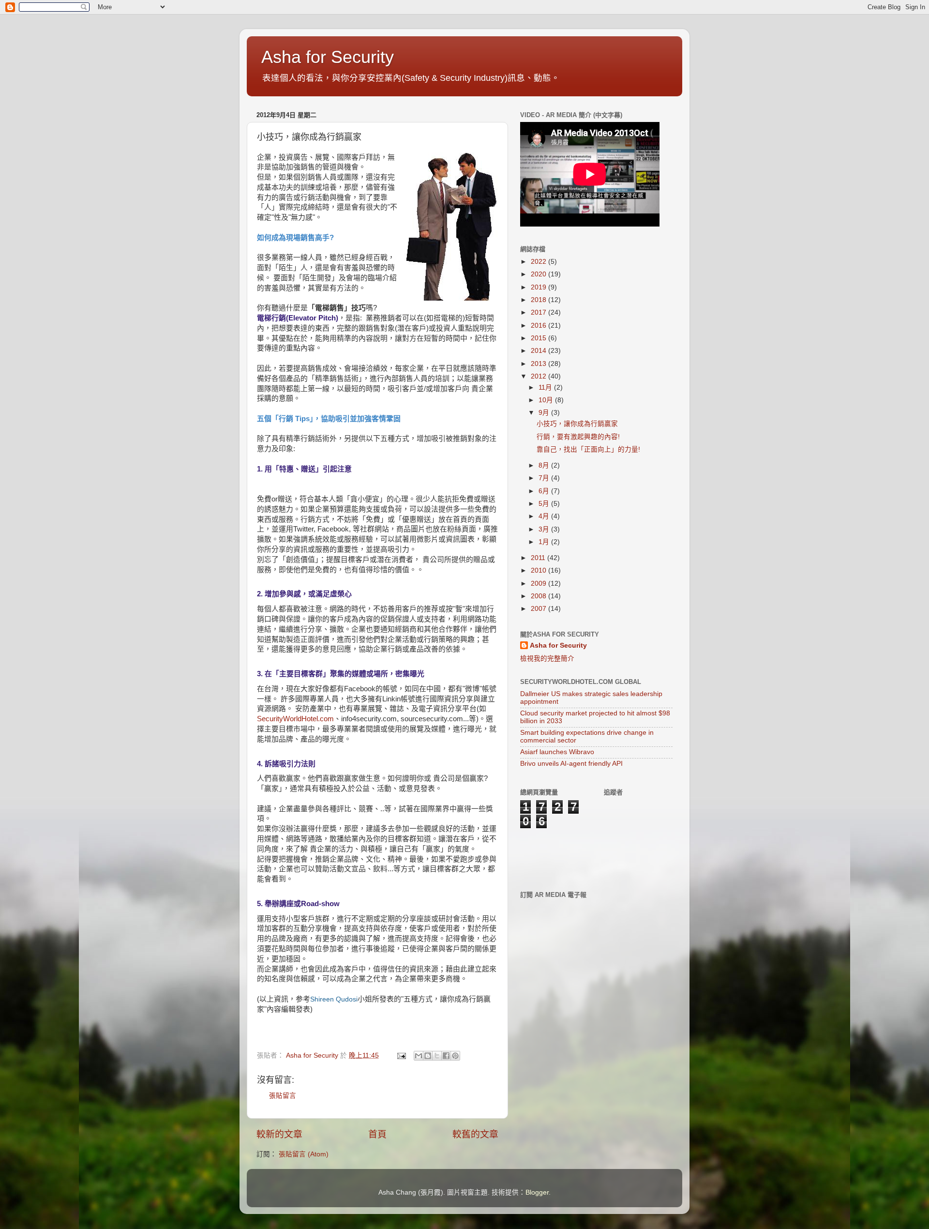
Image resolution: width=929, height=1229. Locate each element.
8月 (545, 465)
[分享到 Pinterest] (455, 1056)
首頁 (377, 1134)
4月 (545, 516)
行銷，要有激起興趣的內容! (578, 436)
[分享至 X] (437, 1056)
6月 (545, 491)
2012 (539, 376)
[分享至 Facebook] (446, 1056)
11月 (546, 387)
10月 (547, 400)
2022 (539, 261)
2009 (539, 583)
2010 (539, 570)
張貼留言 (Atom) (304, 1154)
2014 (539, 350)
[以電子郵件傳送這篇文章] (418, 1056)
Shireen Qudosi (334, 999)
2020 (539, 274)
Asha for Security (327, 57)
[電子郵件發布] (401, 1055)
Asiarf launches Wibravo (557, 752)
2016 (539, 325)
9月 (545, 412)
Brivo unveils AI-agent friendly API (571, 763)
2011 (539, 557)
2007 (539, 608)
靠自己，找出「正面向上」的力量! (588, 449)
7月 (545, 478)
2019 (539, 287)
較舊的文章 (475, 1134)
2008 (539, 596)
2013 (539, 363)
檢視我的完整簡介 (547, 658)
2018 (539, 299)
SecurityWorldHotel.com (295, 719)
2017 (539, 312)
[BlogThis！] (428, 1056)
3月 (545, 529)
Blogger (537, 1192)
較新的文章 (279, 1134)
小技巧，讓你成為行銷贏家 (577, 423)
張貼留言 (282, 1095)
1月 (545, 542)
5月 (545, 503)
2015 (539, 338)
